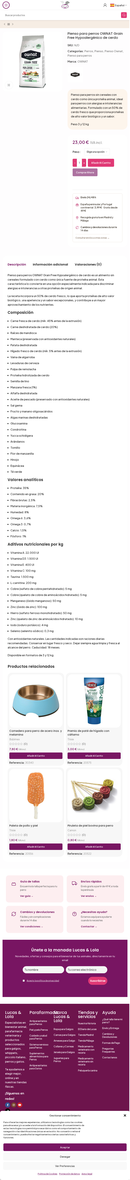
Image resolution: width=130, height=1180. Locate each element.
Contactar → (89, 926)
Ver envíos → (89, 896)
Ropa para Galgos (63, 1029)
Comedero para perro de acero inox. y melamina (35, 732)
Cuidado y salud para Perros (38, 1037)
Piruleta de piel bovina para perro (90, 826)
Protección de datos (69, 1174)
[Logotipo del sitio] (65, 4)
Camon (72, 830)
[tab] (17, 264)
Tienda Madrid (86, 1034)
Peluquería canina (87, 1070)
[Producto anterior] (5, 24)
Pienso (98, 51)
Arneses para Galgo (64, 1040)
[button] (125, 1115)
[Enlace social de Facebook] (7, 1104)
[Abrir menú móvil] (6, 5)
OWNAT (83, 61)
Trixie (71, 739)
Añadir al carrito (101, 162)
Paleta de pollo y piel (23, 826)
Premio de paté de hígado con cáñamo (88, 732)
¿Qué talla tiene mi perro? (112, 1021)
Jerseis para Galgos (64, 1052)
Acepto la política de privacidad (43, 980)
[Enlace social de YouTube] (19, 1104)
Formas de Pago (111, 1042)
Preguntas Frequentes (108, 1050)
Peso (76, 152)
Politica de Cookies (47, 1174)
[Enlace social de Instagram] (13, 1104)
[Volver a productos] (9, 24)
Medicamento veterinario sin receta (85, 1061)
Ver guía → (26, 896)
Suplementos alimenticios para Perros (38, 1056)
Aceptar (65, 1147)
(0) (25, 743)
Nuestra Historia (87, 1023)
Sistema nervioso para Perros (38, 1046)
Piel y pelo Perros (38, 1029)
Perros (88, 51)
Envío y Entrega (110, 1028)
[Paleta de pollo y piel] (35, 795)
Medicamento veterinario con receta (86, 1049)
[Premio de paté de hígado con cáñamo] (94, 701)
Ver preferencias (65, 1165)
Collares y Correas (64, 1046)
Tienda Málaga (86, 1040)
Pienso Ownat (114, 51)
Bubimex (14, 739)
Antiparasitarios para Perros (38, 1022)
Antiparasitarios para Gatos (38, 1067)
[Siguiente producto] (13, 24)
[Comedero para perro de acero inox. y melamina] (35, 701)
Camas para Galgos (64, 1034)
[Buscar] (124, 15)
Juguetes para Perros (61, 1059)
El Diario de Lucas (87, 1029)
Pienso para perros (80, 55)
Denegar (65, 1156)
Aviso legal (87, 1174)
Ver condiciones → (31, 926)
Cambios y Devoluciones (109, 1035)
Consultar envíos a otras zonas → (92, 237)
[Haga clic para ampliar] (9, 85)
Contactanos (109, 1057)
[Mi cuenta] (105, 5)
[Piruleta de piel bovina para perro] (94, 795)
